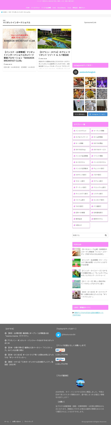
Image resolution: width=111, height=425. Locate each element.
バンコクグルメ (35, 7)
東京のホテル (98, 219)
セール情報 (79, 143)
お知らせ (79, 225)
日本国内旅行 (98, 212)
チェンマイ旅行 (99, 168)
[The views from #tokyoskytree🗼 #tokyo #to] (102, 94)
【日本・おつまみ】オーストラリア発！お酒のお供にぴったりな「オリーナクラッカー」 (94, 294)
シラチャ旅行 (98, 194)
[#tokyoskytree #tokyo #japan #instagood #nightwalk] (78, 105)
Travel (69, 7)
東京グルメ (82, 7)
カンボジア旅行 (99, 200)
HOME (27, 7)
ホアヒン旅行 (98, 181)
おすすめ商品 (98, 143)
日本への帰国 (80, 212)
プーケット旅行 (81, 187)
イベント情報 (98, 156)
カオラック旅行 (81, 175)
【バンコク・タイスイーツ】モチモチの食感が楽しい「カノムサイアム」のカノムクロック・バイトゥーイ (94, 272)
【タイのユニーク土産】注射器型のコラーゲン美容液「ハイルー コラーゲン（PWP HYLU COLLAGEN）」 (94, 251)
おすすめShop (81, 149)
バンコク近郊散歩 (82, 168)
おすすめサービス (100, 149)
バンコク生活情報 (46, 7)
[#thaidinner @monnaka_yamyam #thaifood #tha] (78, 94)
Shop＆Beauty (61, 7)
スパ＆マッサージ (82, 137)
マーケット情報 (99, 131)
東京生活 (75, 7)
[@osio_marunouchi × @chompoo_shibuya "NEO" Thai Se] (90, 82)
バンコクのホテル (100, 162)
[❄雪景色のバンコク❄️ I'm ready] (90, 105)
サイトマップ (28, 421)
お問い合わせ (16, 421)
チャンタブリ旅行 (82, 194)
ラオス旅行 (79, 206)
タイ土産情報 (98, 137)
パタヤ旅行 (97, 175)
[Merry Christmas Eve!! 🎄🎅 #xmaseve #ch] (102, 82)
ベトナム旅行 (80, 200)
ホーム (6, 421)
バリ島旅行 (97, 206)
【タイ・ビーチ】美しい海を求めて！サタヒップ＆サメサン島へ (93, 282)
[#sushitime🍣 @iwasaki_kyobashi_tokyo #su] (78, 82)
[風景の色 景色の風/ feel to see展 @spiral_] (102, 105)
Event (54, 7)
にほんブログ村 (62, 354)
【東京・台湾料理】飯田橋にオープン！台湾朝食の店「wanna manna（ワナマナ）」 (26, 334)
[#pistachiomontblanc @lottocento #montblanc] (90, 94)
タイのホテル (80, 162)
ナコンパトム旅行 (100, 187)
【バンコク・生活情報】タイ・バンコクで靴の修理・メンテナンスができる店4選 (94, 262)
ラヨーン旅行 (80, 181)
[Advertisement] (90, 42)
